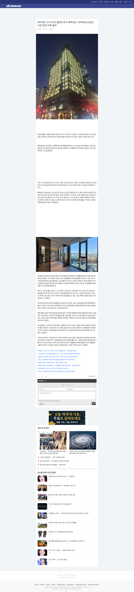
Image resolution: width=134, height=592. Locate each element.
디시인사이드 (94, 2)
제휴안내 (42, 584)
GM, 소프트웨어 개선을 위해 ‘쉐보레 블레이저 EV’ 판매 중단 (56, 360)
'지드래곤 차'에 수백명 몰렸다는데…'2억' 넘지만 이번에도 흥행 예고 (59, 354)
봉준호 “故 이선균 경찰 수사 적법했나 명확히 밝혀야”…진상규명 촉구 (59, 365)
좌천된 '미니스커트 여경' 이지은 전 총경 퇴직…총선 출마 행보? (57, 351)
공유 (46, 376)
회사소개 (37, 584)
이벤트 (125, 2)
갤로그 (121, 2)
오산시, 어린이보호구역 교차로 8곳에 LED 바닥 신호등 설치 (56, 371)
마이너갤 (106, 2)
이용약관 (54, 584)
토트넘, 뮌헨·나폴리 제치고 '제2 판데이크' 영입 (52, 362)
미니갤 (111, 2)
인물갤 (116, 2)
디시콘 (130, 2)
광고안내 (48, 584)
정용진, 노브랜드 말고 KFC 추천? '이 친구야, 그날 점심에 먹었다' (57, 357)
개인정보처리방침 (61, 584)
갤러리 (100, 2)
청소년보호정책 (70, 584)
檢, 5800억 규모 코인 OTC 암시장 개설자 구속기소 (53, 368)
